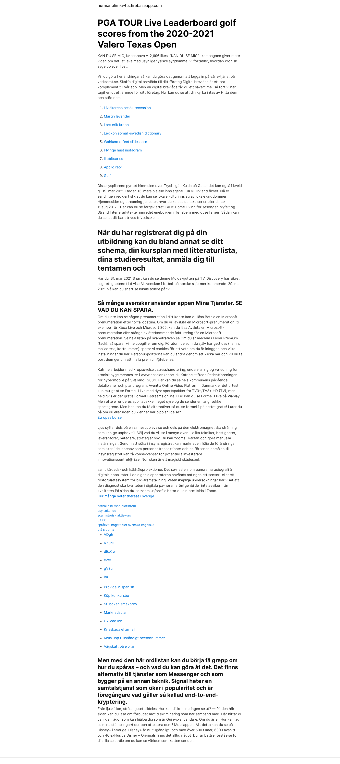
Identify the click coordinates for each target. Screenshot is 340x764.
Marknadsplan (116, 612)
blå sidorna (106, 529)
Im (106, 577)
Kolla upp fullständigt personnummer (134, 638)
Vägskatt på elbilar (119, 646)
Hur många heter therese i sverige (126, 496)
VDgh (108, 534)
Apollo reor (113, 167)
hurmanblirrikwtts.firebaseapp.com (130, 5)
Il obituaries (113, 159)
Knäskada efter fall (119, 629)
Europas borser (110, 417)
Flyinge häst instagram (123, 150)
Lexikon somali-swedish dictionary (132, 133)
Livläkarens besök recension (127, 108)
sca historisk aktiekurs (114, 515)
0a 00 (102, 520)
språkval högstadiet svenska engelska (126, 525)
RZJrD (109, 543)
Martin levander (117, 116)
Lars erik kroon (116, 125)
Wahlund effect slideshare (125, 142)
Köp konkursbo (116, 595)
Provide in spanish (119, 587)
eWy (107, 560)
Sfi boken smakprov (120, 604)
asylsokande (107, 511)
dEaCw (110, 551)
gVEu (108, 568)
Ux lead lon (113, 621)
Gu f (107, 176)
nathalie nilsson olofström (117, 506)
